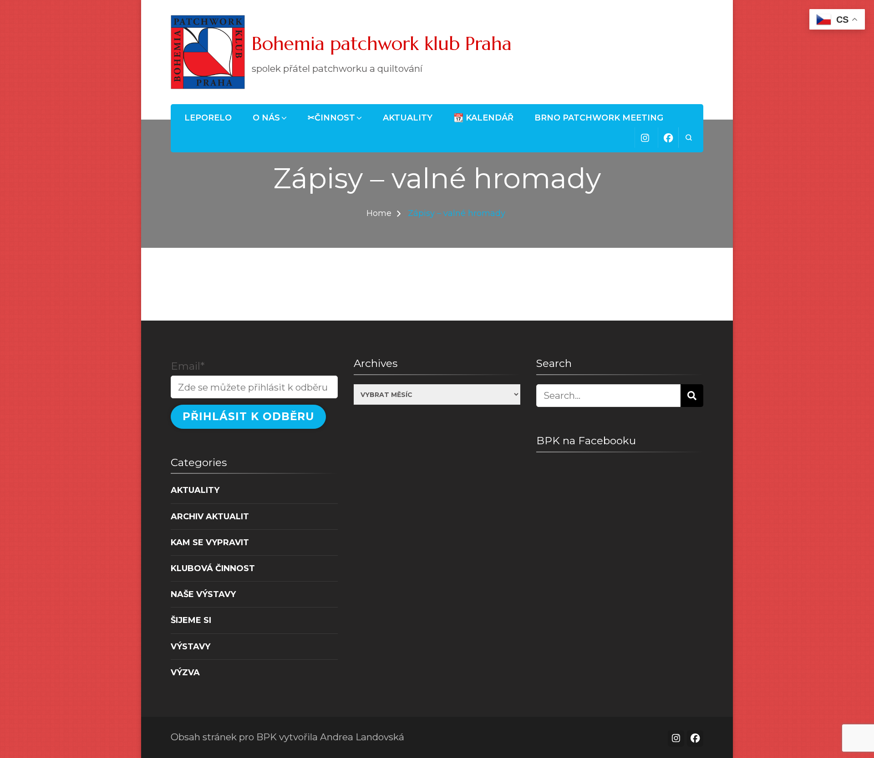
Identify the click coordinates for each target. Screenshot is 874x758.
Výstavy (190, 646)
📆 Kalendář (483, 117)
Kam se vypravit (210, 542)
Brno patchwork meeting (598, 117)
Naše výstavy (203, 594)
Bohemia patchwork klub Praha (382, 43)
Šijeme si (191, 620)
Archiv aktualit (210, 516)
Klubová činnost (213, 568)
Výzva (185, 672)
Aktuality (407, 117)
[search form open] (688, 137)
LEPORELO (208, 117)
